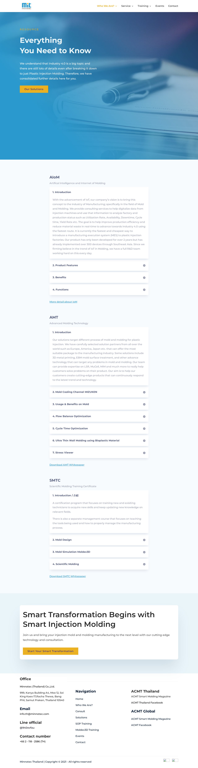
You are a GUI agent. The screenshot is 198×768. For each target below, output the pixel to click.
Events (159, 6)
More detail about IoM (63, 301)
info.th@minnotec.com (34, 713)
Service (126, 6)
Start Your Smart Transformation (51, 651)
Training (143, 6)
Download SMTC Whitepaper (68, 576)
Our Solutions (33, 89)
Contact (173, 6)
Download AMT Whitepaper (67, 464)
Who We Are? (105, 6)
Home (79, 698)
